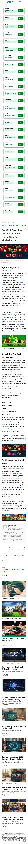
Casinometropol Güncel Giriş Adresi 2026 (12, 668)
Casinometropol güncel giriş (14, 663)
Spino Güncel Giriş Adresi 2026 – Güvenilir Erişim (13, 699)
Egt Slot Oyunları (14, 225)
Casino (3, 663)
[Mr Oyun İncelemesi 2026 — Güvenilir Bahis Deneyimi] (14, 805)
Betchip (4, 753)
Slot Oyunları (11, 222)
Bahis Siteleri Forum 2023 (11, 618)
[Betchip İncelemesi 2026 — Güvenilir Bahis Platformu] (14, 745)
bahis (22, 287)
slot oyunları (8, 271)
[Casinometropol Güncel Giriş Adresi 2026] (14, 655)
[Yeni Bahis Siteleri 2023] (14, 589)
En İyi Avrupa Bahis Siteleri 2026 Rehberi (14, 727)
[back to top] (24, 840)
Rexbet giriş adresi (11, 783)
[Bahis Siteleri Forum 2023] (14, 609)
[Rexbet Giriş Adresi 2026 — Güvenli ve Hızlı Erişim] (14, 775)
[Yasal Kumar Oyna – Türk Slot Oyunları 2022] (14, 629)
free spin (14, 317)
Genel (21, 225)
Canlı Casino (5, 225)
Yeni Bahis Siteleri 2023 (10, 598)
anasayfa (4, 222)
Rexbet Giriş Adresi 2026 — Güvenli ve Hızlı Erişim (14, 788)
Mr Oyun (8, 814)
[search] (25, 2)
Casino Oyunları (6, 569)
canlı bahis (7, 429)
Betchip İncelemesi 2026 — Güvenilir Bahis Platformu (13, 758)
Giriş (20, 11)
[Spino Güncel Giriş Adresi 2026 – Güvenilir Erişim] (14, 685)
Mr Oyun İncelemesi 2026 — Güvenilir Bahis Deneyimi (14, 819)
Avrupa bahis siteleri (8, 722)
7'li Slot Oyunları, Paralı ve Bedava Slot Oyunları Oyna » (15, 548)
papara (21, 487)
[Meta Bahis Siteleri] (14, 2)
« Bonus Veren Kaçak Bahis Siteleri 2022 (13, 556)
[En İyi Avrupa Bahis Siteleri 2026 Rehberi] (14, 714)
